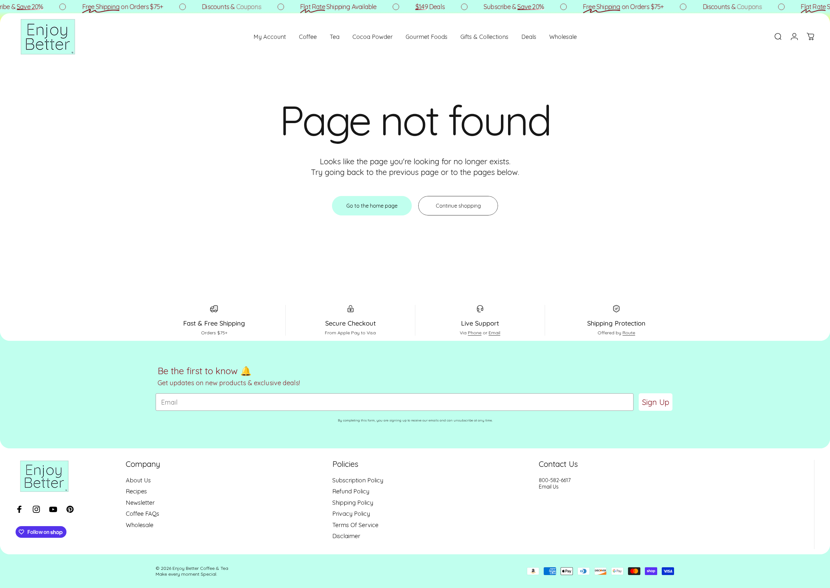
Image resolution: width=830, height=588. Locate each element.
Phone (474, 333)
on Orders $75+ (114, 7)
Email (494, 333)
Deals (421, 7)
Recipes (136, 491)
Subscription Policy (357, 480)
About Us (138, 480)
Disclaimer (346, 536)
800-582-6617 (555, 480)
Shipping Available (329, 7)
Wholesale (139, 525)
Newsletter (140, 502)
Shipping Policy (352, 502)
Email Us (549, 486)
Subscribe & (505, 7)
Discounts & (223, 7)
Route (628, 333)
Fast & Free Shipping (214, 323)
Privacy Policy (351, 513)
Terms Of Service (355, 525)
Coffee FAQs (142, 513)
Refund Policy (350, 491)
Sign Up (655, 402)
